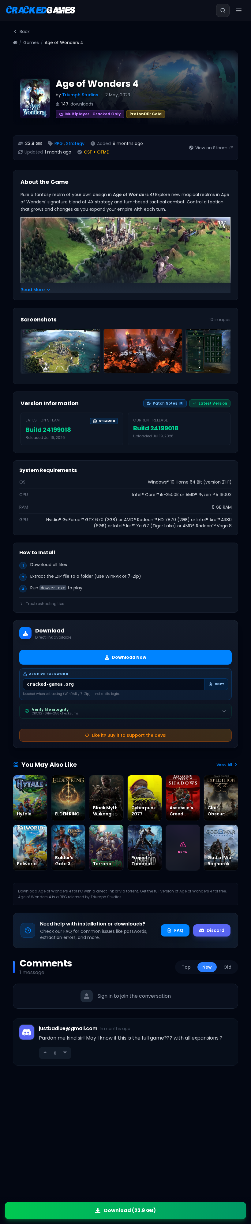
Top (186, 967)
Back (25, 31)
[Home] (15, 43)
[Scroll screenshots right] (223, 352)
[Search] (223, 10)
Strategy (75, 143)
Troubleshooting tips (45, 603)
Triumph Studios (80, 95)
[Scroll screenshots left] (27, 352)
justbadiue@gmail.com (68, 1028)
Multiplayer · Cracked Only (88, 113)
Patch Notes (167, 403)
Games (31, 42)
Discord (215, 930)
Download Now (129, 657)
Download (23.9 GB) (130, 1210)
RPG (58, 143)
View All (224, 765)
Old (227, 967)
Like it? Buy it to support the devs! (129, 735)
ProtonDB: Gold (145, 114)
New (207, 967)
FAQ (178, 930)
